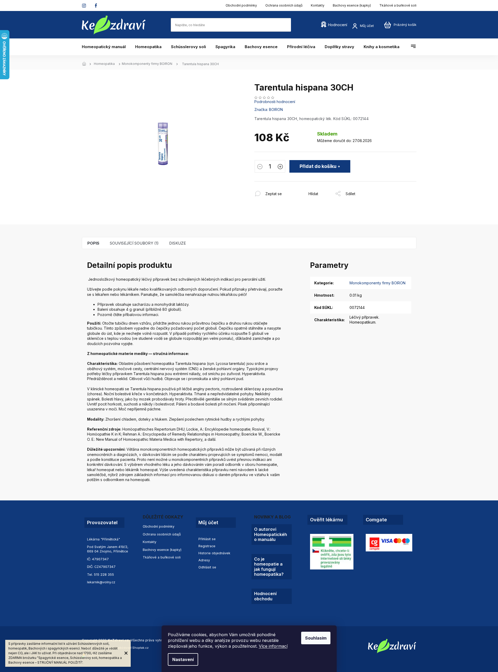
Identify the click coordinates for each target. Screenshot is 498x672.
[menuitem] (106, 46)
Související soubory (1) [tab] (134, 243)
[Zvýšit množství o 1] (280, 167)
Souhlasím (316, 638)
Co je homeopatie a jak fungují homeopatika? (269, 567)
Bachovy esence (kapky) (352, 5)
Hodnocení (337, 24)
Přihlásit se (207, 539)
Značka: (268, 109)
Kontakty (317, 5)
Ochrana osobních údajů (283, 5)
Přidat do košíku (318, 166)
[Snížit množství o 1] (260, 167)
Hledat (296, 25)
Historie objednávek (214, 553)
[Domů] (85, 64)
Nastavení (183, 659)
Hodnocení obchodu (265, 596)
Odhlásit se (207, 567)
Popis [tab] (93, 243)
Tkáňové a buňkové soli (397, 5)
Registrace (206, 546)
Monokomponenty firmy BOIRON (377, 283)
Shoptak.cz (140, 648)
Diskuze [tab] (177, 243)
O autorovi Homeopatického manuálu (270, 534)
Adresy (204, 560)
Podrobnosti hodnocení (274, 101)
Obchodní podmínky (241, 5)
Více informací (273, 646)
